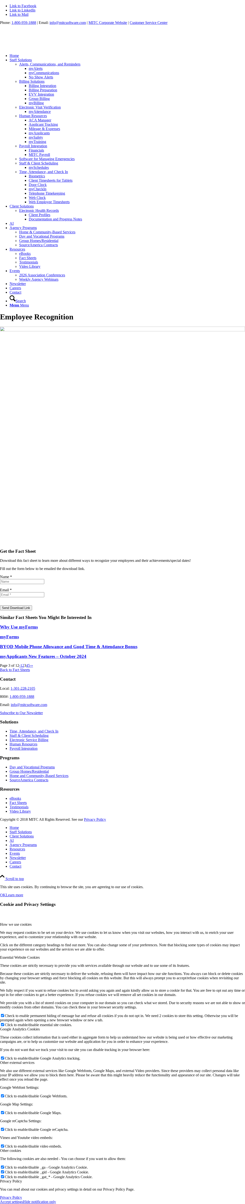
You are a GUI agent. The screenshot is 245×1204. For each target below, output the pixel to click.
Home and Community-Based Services (39, 776)
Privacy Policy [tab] (11, 1181)
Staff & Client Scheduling (29, 735)
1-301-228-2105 (23, 688)
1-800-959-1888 (23, 23)
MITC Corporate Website (108, 23)
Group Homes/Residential (29, 771)
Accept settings (11, 1202)
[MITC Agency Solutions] (36, 47)
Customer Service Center (148, 23)
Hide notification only (39, 1202)
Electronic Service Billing (29, 740)
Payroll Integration (24, 748)
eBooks (15, 798)
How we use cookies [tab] (16, 924)
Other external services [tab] (17, 1063)
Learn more (14, 895)
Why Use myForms (19, 626)
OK (3, 895)
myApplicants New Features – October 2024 (43, 656)
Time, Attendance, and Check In (34, 731)
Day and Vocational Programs (32, 767)
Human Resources (23, 744)
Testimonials (19, 807)
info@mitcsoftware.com (68, 23)
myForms (9, 636)
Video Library (20, 811)
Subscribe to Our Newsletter (21, 713)
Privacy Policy (95, 819)
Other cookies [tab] (10, 1151)
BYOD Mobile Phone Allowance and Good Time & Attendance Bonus (68, 646)
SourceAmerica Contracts (29, 780)
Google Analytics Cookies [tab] (20, 1029)
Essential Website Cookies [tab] (20, 957)
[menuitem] (127, 56)
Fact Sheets (18, 803)
